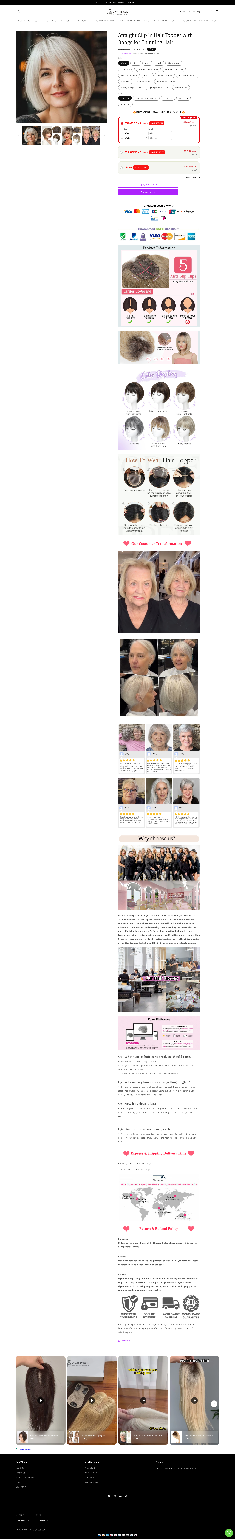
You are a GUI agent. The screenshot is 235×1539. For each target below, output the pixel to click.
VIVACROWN (25, 1530)
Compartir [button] (125, 1340)
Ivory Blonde (181, 87)
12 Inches (167, 98)
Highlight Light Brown (131, 87)
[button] (18, 12)
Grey (147, 63)
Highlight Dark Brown (158, 87)
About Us (20, 1468)
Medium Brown (143, 81)
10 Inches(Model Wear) (146, 98)
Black (158, 63)
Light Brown (174, 63)
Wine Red (125, 81)
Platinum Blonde (129, 75)
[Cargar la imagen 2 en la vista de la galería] (51, 135)
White (123, 63)
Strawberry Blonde (187, 75)
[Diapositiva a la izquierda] (18, 136)
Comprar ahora (148, 192)
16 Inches (125, 104)
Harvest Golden (164, 75)
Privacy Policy (90, 1468)
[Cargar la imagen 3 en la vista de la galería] (71, 135)
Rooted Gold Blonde (148, 69)
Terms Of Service (92, 1477)
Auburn (147, 75)
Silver (135, 63)
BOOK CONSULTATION (25, 1477)
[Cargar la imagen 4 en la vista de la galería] (91, 135)
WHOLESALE (21, 1487)
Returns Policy (91, 1473)
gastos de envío (127, 53)
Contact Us (20, 1473)
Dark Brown (126, 69)
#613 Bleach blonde (174, 69)
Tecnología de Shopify (38, 1530)
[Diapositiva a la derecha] (104, 136)
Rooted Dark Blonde (166, 81)
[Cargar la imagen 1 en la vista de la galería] (31, 135)
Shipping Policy (91, 1482)
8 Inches (125, 98)
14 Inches (183, 98)
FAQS (18, 1482)
